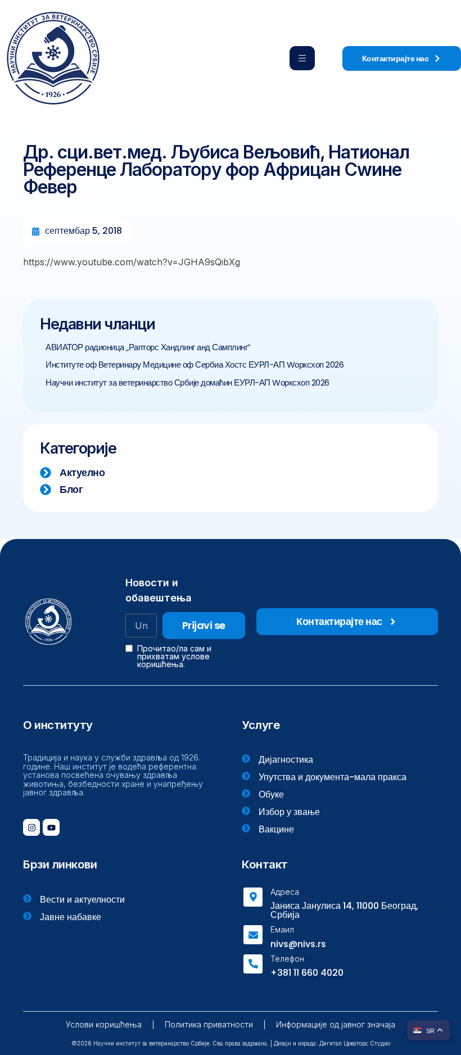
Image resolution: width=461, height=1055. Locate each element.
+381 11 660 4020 (307, 972)
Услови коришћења (104, 1024)
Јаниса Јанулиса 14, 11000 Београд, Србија (344, 910)
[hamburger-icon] (302, 58)
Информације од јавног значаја (335, 1024)
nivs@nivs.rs (298, 944)
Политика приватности (209, 1024)
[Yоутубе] (51, 827)
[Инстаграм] (31, 827)
